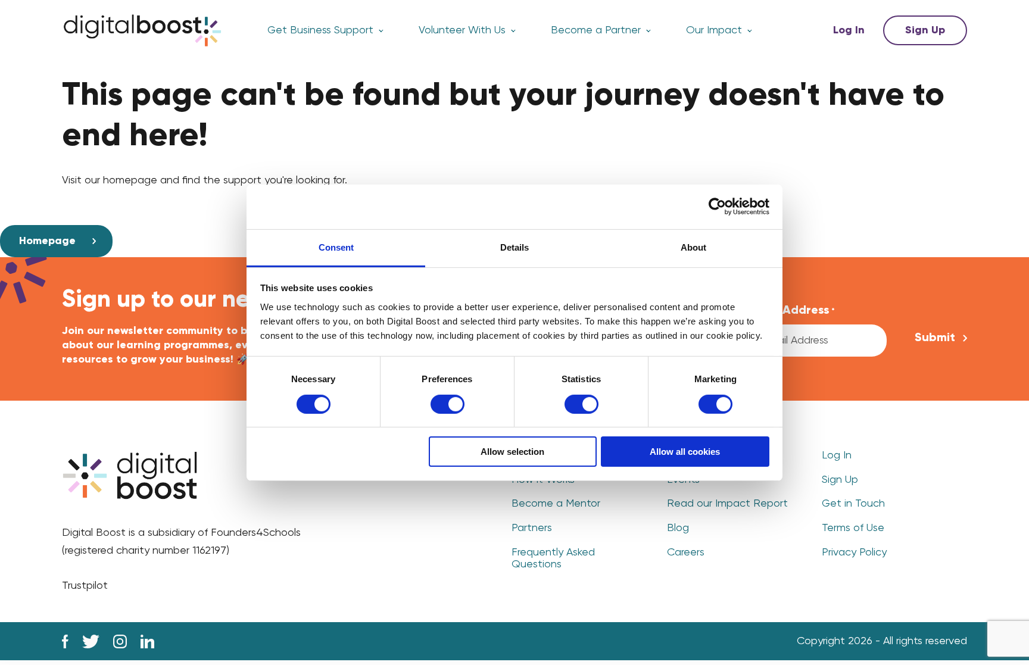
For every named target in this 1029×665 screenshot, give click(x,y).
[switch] (447, 404)
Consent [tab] (336, 247)
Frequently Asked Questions (553, 558)
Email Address (792, 311)
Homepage (47, 241)
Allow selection (512, 452)
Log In (849, 30)
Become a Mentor (556, 503)
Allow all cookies (685, 452)
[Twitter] (90, 641)
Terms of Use (853, 528)
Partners (532, 528)
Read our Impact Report (727, 503)
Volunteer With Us (462, 30)
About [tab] (693, 247)
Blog (678, 528)
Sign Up (925, 30)
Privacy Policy (854, 552)
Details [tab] (514, 247)
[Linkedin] (147, 641)
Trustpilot (85, 585)
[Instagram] (120, 641)
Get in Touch (853, 503)
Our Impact (714, 30)
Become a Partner (596, 30)
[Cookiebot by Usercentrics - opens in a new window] (717, 207)
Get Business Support (320, 30)
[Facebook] (65, 641)
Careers (685, 552)
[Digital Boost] (142, 30)
